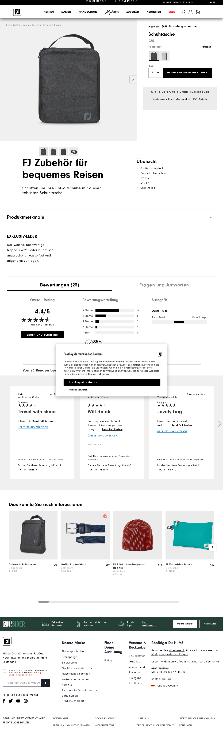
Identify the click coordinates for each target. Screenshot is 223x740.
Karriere (67, 685)
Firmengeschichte (73, 651)
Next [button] (133, 79)
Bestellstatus (137, 656)
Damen (66, 11)
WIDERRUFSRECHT (104, 725)
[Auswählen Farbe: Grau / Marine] (164, 56)
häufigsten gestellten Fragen (169, 654)
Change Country (167, 685)
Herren (49, 11)
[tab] (197, 11)
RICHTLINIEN (185, 725)
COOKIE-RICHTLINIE (105, 718)
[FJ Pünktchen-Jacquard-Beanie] (137, 558)
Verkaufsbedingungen (75, 679)
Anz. (151, 66)
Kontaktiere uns (161, 679)
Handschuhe (88, 11)
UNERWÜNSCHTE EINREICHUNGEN (197, 718)
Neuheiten (154, 11)
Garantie (134, 661)
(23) (164, 26)
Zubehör (132, 11)
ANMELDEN (210, 623)
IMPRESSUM (143, 718)
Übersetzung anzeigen (33, 427)
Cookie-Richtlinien (98, 374)
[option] (68, 79)
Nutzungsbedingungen (76, 673)
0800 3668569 (160, 668)
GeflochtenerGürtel (74, 564)
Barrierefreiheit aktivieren (178, 2)
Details (203, 99)
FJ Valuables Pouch (179, 564)
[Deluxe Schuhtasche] (33, 558)
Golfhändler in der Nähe (78, 668)
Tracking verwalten (78, 390)
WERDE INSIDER (185, 623)
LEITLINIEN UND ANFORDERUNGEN (71, 725)
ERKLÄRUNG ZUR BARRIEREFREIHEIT (155, 725)
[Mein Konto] (190, 11)
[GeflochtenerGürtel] (85, 558)
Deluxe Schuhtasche (22, 564)
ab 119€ (96, 2)
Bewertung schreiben (183, 26)
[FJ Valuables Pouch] (190, 558)
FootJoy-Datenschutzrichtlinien (25, 674)
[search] (183, 11)
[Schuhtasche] (68, 79)
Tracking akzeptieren (83, 382)
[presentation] (59, 285)
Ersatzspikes (69, 662)
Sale (171, 11)
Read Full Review (42, 421)
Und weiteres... (149, 624)
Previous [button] (4, 79)
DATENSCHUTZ (60, 718)
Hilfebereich (176, 650)
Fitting (108, 660)
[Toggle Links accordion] (80, 643)
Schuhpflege (70, 657)
